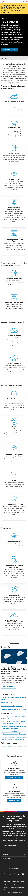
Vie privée (6, 887)
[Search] (23, 1)
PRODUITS (4, 18)
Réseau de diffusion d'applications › (11, 706)
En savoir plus (5, 12)
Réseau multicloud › (6, 702)
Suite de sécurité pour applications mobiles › (14, 709)
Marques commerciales (10, 884)
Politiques (21, 884)
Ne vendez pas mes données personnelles (14, 889)
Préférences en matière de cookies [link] (14, 892)
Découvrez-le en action (9, 50)
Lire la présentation (8, 686)
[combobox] (12, 58)
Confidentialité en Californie (17, 887)
